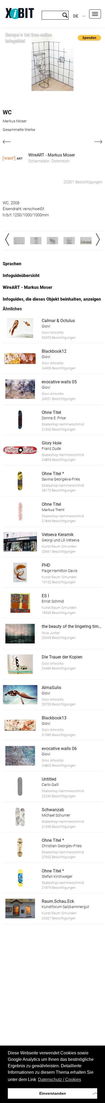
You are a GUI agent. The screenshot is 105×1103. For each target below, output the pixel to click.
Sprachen (12, 263)
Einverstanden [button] (52, 1093)
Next (97, 239)
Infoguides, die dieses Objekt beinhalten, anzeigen (52, 299)
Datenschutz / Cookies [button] (59, 1079)
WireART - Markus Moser (51, 155)
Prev (7, 239)
